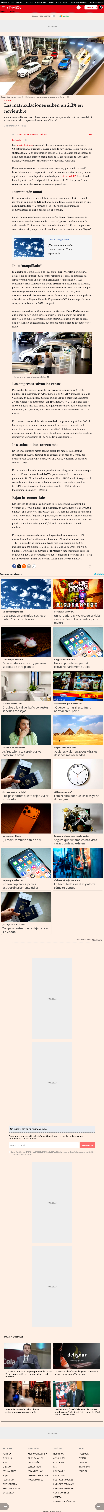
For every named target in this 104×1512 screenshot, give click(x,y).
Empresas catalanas (63, 1484)
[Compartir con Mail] (29, 566)
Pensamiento (9, 1471)
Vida (5, 1462)
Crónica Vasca (35, 1458)
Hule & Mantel (35, 1479)
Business (7, 101)
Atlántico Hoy (35, 1471)
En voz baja (8, 1492)
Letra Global (34, 1466)
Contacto (58, 1462)
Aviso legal (59, 1458)
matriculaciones (24, 144)
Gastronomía (10, 1484)
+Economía (8, 1479)
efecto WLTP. (69, 176)
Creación (7, 1466)
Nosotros (58, 1453)
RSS (55, 1466)
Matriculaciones (31, 134)
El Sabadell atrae (40, 2)
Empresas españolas (63, 1488)
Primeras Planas (11, 1488)
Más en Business (13, 1336)
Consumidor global (38, 1475)
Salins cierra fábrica (17, 2)
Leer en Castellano (8, 11)
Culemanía (33, 1462)
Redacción (17, 140)
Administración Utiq (64, 1501)
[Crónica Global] (42, 7)
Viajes (5, 1475)
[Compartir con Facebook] (14, 566)
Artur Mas (29, 2)
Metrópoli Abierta (37, 1453)
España (19, 134)
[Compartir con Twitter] (19, 566)
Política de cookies (63, 1479)
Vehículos (44, 134)
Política (7, 1453)
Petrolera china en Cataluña (58, 2)
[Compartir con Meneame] (24, 566)
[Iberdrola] (64, 16)
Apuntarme (87, 1145)
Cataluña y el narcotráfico (78, 2)
